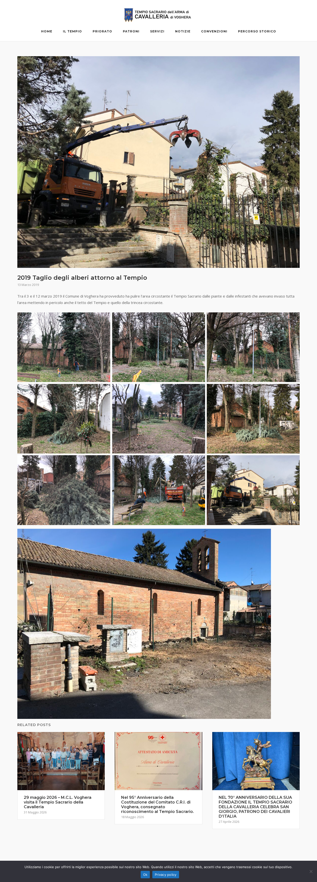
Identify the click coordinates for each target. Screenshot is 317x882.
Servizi (157, 31)
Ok (145, 875)
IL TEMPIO (72, 31)
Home (46, 31)
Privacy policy (166, 875)
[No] (310, 871)
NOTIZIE (182, 31)
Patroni (131, 31)
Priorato (102, 31)
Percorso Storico (257, 31)
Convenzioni (214, 31)
